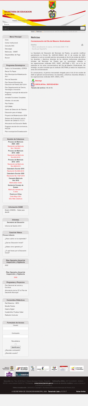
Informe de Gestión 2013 (13, 226)
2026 (15, 277)
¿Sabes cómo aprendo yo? (14, 247)
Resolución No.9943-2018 (15, 171)
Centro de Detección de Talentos (16, 109)
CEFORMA (8, 106)
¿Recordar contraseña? (12, 350)
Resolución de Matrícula (16, 146)
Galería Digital (9, 309)
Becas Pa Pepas (10, 71)
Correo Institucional (11, 43)
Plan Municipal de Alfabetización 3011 (16, 75)
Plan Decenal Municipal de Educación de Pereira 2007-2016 (15, 83)
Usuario (15, 325)
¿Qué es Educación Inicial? (14, 242)
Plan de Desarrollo (11, 79)
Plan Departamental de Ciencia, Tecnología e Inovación (15, 88)
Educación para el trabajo (13, 112)
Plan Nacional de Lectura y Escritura (14, 286)
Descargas (8, 49)
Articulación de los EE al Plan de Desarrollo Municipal (16, 291)
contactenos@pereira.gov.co (43, 383)
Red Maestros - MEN (12, 303)
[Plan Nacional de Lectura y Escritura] (9, 374)
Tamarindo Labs (54, 391)
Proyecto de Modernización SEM (16, 115)
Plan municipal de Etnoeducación (16, 131)
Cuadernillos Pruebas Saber (14, 312)
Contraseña (15, 333)
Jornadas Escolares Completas (15, 97)
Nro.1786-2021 (15, 148)
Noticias (39, 31)
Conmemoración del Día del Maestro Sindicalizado (50, 41)
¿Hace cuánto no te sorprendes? (15, 238)
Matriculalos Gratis (15, 182)
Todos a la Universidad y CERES (16, 68)
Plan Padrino (9, 103)
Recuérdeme (15, 341)
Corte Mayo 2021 (15, 196)
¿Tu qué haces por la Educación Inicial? (15, 252)
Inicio (6, 40)
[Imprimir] (82, 44)
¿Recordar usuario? (11, 353)
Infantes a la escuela (12, 100)
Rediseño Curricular (11, 315)
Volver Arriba (80, 391)
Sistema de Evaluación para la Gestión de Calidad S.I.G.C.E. (15, 119)
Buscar (7, 58)
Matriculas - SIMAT (11, 52)
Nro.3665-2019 (15, 166)
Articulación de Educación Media (16, 123)
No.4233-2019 (15, 157)
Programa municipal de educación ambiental (16, 93)
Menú (6, 28)
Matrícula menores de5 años (15, 190)
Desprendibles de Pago (12, 55)
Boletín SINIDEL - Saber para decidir (15, 211)
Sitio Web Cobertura (15, 199)
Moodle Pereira (10, 306)
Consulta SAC (9, 46)
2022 (6, 265)
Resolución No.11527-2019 (16, 176)
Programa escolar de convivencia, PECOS (16, 127)
